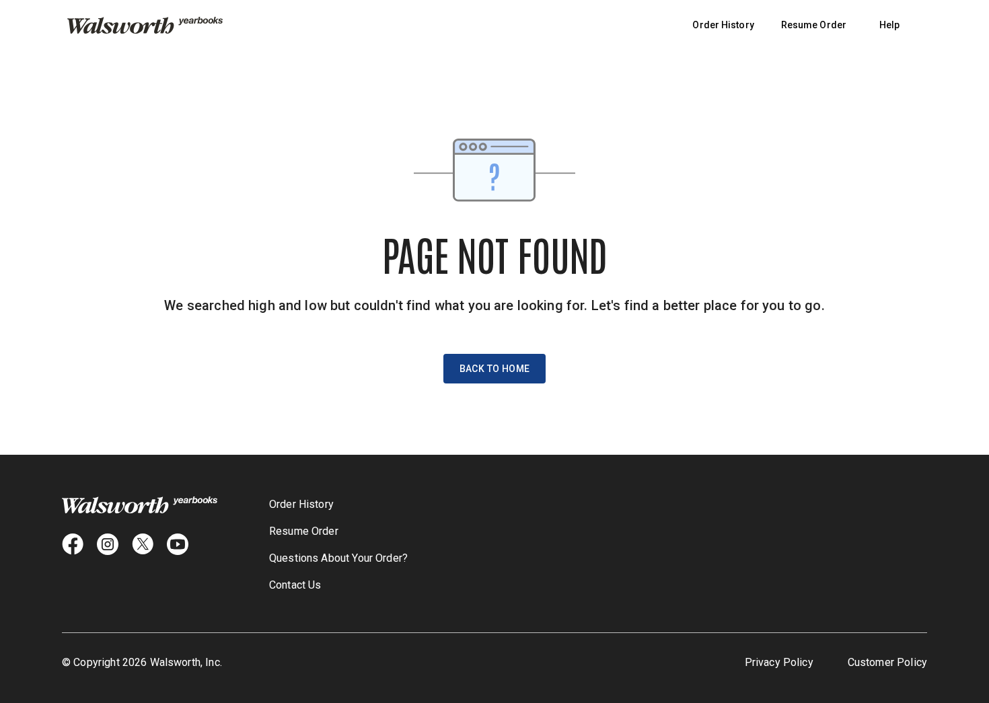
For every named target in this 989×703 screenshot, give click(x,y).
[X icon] (142, 544)
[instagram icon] (107, 544)
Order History (723, 25)
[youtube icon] (177, 544)
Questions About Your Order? (338, 558)
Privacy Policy (779, 662)
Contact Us (295, 585)
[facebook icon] (72, 544)
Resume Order (813, 25)
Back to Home (495, 368)
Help (889, 25)
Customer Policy (887, 662)
